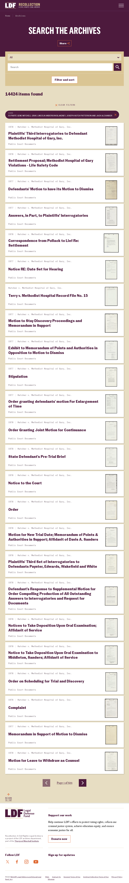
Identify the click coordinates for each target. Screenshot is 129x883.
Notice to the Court (25, 483)
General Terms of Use (72, 877)
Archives (20, 16)
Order (13, 509)
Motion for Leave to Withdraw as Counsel (43, 760)
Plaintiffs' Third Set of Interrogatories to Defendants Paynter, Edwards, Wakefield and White (52, 564)
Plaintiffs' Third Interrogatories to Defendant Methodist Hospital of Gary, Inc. (47, 135)
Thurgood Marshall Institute (27, 841)
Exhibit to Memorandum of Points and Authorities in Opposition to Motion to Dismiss (53, 350)
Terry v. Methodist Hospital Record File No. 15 (48, 295)
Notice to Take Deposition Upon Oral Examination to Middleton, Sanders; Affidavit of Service (53, 654)
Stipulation (18, 376)
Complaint (17, 707)
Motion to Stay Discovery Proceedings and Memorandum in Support (45, 323)
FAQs (47, 877)
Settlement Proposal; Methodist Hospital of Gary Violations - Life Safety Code (50, 162)
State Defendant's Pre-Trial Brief (37, 456)
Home (7, 16)
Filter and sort (64, 79)
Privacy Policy (117, 877)
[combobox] (60, 67)
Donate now (59, 839)
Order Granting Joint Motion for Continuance (47, 430)
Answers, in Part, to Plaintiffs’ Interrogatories (48, 215)
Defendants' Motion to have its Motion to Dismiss (50, 189)
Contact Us (56, 877)
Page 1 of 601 (64, 783)
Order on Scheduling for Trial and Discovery (46, 681)
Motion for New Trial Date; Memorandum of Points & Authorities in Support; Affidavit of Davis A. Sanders (53, 536)
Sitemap (51, 879)
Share (62, 43)
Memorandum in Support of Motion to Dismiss (47, 734)
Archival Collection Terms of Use (96, 877)
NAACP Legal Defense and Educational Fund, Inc (23, 878)
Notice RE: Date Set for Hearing (35, 269)
